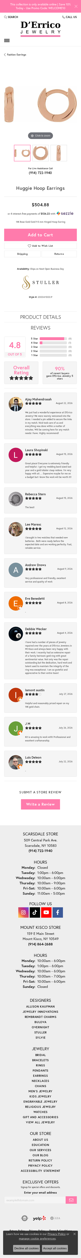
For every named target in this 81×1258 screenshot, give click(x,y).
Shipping (22, 253)
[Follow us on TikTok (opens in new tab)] (35, 912)
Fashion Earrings (16, 54)
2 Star (34, 351)
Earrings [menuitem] (40, 1076)
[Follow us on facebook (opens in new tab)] (58, 912)
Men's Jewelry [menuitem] (40, 1091)
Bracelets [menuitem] (40, 1060)
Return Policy (40, 1160)
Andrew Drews (35, 565)
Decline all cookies (26, 1248)
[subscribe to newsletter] (71, 1200)
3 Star (34, 346)
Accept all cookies (55, 1248)
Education (40, 1145)
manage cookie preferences (37, 1238)
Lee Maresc (33, 524)
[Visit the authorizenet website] (24, 1218)
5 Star (34, 338)
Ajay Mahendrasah (38, 399)
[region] (40, 104)
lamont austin (34, 690)
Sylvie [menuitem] (41, 1037)
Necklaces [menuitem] (40, 1081)
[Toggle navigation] (7, 40)
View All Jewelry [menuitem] (40, 1122)
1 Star (34, 355)
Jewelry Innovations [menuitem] (40, 1012)
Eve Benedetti (35, 598)
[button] (11, 17)
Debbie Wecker (36, 629)
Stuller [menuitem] (40, 1032)
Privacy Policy (40, 1165)
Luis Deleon (33, 757)
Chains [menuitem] (40, 1086)
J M (27, 723)
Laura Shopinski (36, 450)
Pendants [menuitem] (40, 1070)
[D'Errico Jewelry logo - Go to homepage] (40, 29)
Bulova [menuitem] (40, 1022)
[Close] (76, 6)
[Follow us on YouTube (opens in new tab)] (46, 912)
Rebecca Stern (35, 494)
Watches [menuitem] (40, 1112)
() (70, 338)
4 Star (34, 342)
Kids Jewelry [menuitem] (40, 1096)
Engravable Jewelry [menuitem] (40, 1101)
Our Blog (40, 1155)
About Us (40, 1140)
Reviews (40, 327)
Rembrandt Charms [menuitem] (40, 1017)
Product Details (40, 317)
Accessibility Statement (40, 1171)
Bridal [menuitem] (40, 1055)
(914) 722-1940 (40, 172)
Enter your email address (40, 1192)
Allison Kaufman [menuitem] (40, 1006)
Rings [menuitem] (40, 1065)
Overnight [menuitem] (40, 1027)
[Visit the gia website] (55, 1218)
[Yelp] (39, 1218)
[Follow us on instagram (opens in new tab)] (23, 912)
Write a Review (40, 804)
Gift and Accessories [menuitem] (40, 1117)
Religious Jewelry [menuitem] (40, 1107)
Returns (59, 253)
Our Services (41, 1150)
